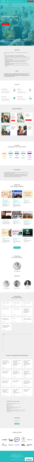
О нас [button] (20, 1)
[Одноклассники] (33, 232)
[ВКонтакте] (33, 230)
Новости (11, 1)
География (8, 1)
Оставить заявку (16, 1)
